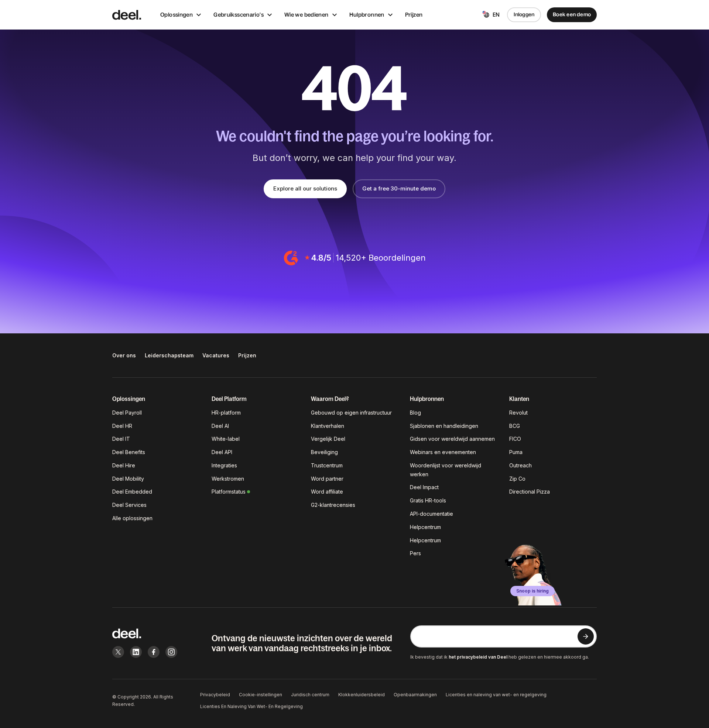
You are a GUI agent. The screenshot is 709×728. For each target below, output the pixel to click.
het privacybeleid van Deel (478, 657)
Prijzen (414, 14)
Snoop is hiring (532, 591)
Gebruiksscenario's (238, 14)
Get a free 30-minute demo (399, 188)
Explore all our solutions (305, 188)
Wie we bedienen (306, 14)
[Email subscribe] (586, 636)
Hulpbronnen (366, 14)
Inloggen (524, 14)
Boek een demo (572, 14)
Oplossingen (176, 14)
